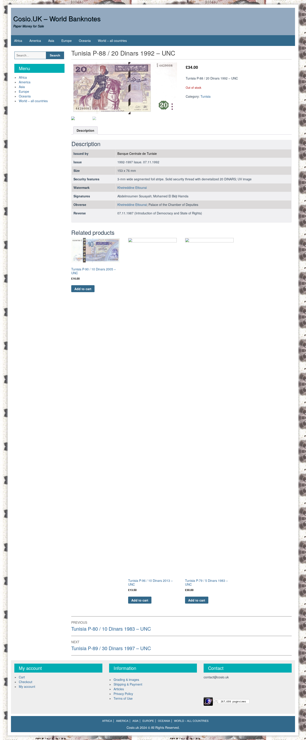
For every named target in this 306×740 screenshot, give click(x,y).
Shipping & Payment (128, 684)
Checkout (25, 682)
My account (27, 686)
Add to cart (82, 289)
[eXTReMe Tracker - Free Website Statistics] (208, 701)
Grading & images (126, 679)
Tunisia (205, 96)
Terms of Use (123, 698)
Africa (18, 40)
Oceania (85, 40)
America (35, 40)
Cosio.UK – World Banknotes (57, 18)
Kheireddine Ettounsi (132, 187)
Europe (66, 40)
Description (85, 130)
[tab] (85, 130)
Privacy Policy (123, 693)
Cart (22, 677)
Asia (51, 40)
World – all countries (112, 40)
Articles (119, 689)
